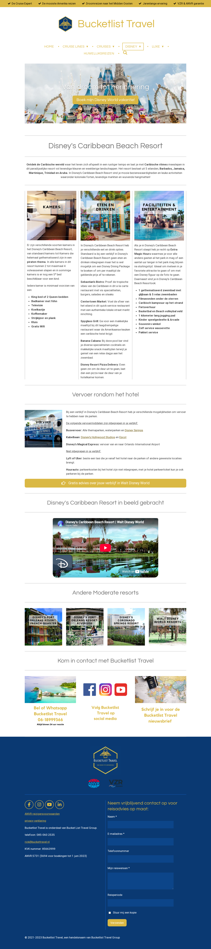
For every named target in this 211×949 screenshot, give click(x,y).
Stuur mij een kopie (124, 912)
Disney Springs (134, 430)
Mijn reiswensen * (119, 868)
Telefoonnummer (118, 851)
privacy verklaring (35, 820)
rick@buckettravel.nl (37, 842)
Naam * (112, 816)
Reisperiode (115, 894)
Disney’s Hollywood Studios (98, 437)
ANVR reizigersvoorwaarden (42, 813)
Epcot (122, 437)
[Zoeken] (125, 52)
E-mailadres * (116, 833)
